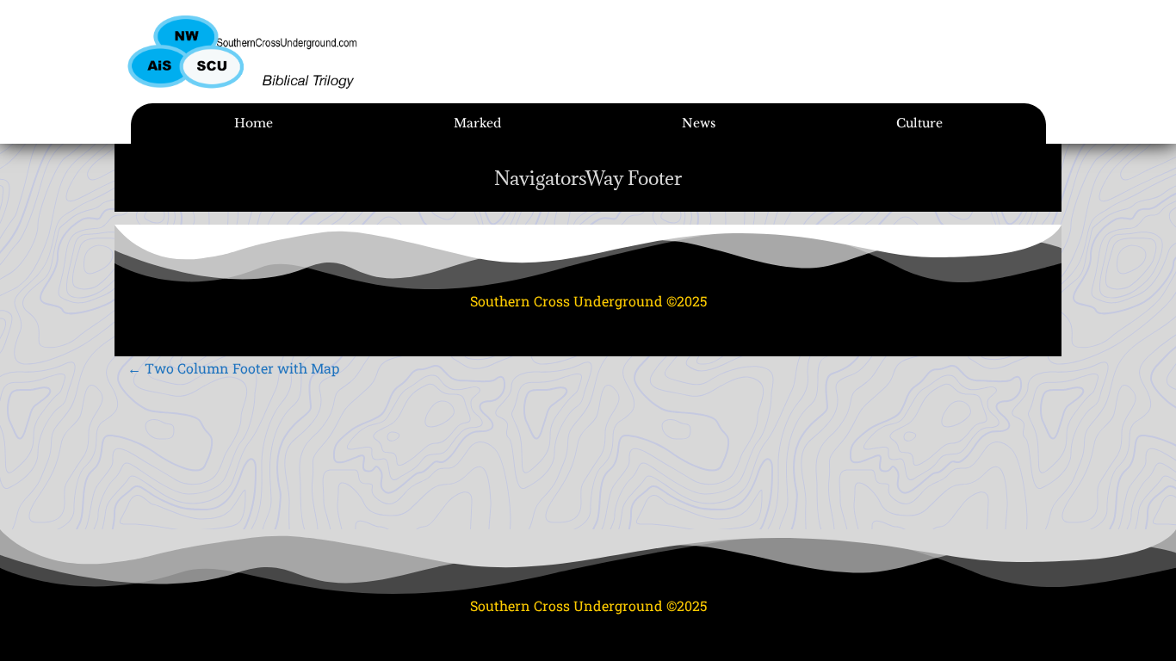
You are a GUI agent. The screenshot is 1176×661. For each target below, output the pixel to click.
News (698, 123)
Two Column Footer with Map (233, 368)
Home (253, 123)
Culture (919, 123)
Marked (477, 123)
